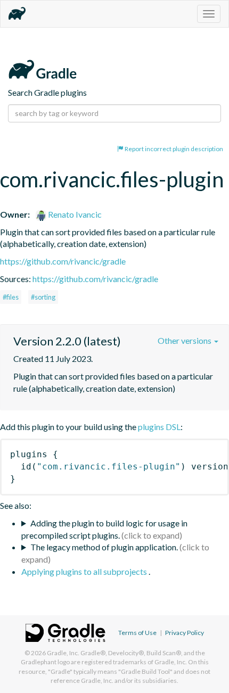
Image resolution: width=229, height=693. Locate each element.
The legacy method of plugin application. (104, 547)
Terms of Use (137, 633)
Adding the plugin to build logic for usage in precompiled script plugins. (104, 529)
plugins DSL (159, 427)
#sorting (43, 297)
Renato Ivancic (74, 214)
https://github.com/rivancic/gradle (63, 261)
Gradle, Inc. (63, 653)
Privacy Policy (184, 633)
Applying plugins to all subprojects (85, 571)
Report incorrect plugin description (173, 149)
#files (11, 297)
